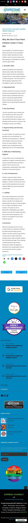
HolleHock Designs (15, 519)
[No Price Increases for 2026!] (3, 434)
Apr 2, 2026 (10, 427)
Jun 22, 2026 (10, 420)
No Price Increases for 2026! (15, 431)
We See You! (11, 425)
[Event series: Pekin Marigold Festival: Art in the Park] (14, 364)
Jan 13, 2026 (10, 433)
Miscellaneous (10, 35)
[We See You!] (3, 427)
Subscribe (4, 459)
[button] (14, 289)
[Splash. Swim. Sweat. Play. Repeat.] (3, 420)
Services (15, 35)
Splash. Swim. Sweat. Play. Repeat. (16, 418)
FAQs (5, 35)
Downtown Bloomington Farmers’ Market (14, 346)
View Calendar (4, 385)
